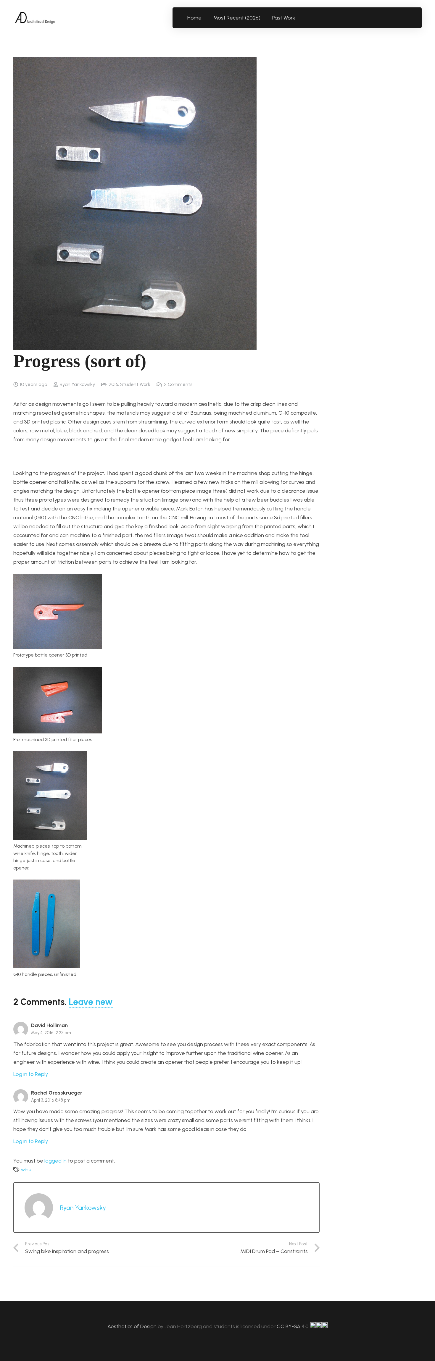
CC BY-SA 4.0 (293, 1326)
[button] (298, 17)
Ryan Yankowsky (77, 384)
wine (26, 1169)
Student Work (135, 384)
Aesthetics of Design (132, 1326)
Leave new (91, 1001)
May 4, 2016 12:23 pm (51, 1032)
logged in (55, 1161)
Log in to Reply (30, 1074)
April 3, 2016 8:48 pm (50, 1100)
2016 (113, 384)
